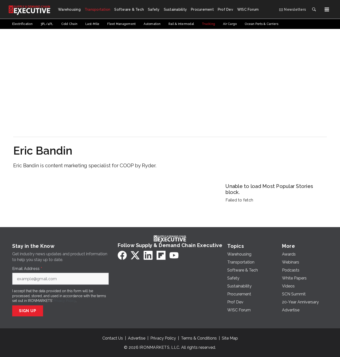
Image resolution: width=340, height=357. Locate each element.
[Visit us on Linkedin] (148, 255)
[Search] (314, 9)
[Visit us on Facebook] (122, 255)
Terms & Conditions (199, 338)
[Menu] (327, 9)
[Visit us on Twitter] (135, 255)
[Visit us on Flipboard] (161, 255)
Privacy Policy (65, 301)
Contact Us (112, 338)
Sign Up (27, 310)
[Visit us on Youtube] (174, 255)
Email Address (27, 269)
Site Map (230, 338)
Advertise (136, 338)
